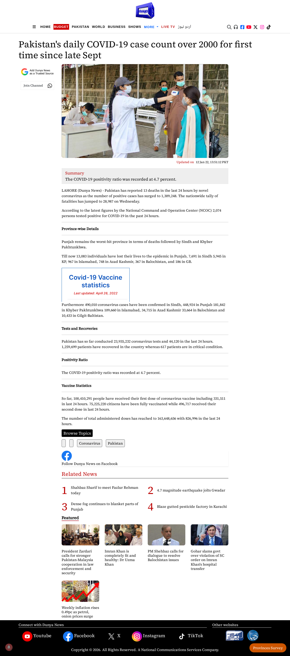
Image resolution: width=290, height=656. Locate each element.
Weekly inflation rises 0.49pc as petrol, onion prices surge (80, 612)
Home (45, 27)
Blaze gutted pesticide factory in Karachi (192, 506)
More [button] (150, 27)
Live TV (168, 27)
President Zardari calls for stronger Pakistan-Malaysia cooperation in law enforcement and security (78, 562)
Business (117, 27)
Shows (134, 27)
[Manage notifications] (8, 647)
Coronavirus (89, 443)
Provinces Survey (268, 647)
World (98, 27)
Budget (61, 27)
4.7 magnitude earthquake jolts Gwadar (191, 490)
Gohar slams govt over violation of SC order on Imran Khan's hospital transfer (207, 560)
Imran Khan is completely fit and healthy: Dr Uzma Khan (120, 558)
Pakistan (80, 27)
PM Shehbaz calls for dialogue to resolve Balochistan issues (166, 555)
